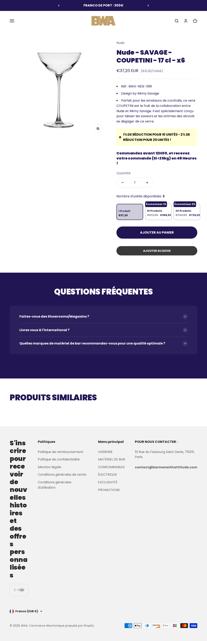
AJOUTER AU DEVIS (157, 251)
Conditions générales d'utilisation (54, 485)
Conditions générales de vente (62, 474)
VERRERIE (105, 452)
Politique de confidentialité (59, 459)
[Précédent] (58, 5)
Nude (120, 42)
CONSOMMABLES (111, 467)
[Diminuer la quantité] (122, 182)
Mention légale (49, 467)
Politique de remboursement (60, 452)
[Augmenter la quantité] (147, 182)
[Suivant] (148, 5)
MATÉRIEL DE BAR (111, 459)
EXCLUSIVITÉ (107, 482)
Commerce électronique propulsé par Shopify (61, 626)
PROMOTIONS (109, 490)
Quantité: (123, 173)
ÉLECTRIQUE (107, 474)
